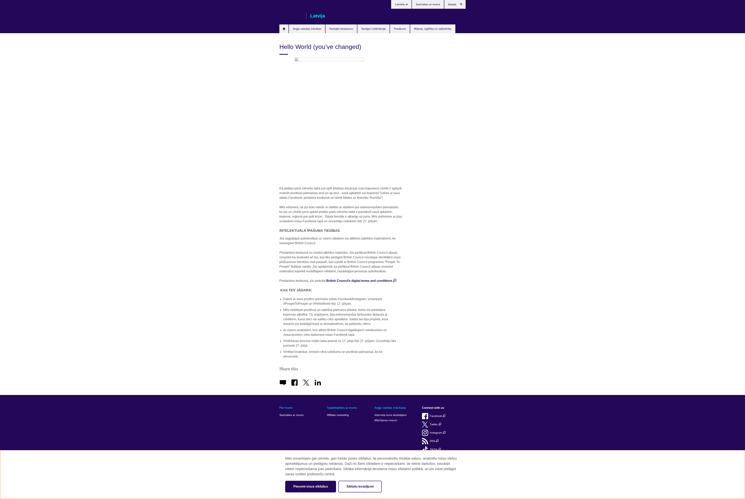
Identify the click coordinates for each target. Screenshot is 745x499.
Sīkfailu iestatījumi (360, 486)
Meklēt (463, 5)
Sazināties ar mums (428, 4)
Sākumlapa (283, 28)
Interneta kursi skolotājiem (390, 415)
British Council (290, 16)
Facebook (436, 416)
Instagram (436, 432)
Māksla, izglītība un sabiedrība (432, 28)
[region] (372, 474)
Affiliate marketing (338, 415)
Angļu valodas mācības (307, 28)
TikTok (434, 449)
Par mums (286, 407)
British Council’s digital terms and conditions (359, 280)
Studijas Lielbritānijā (373, 28)
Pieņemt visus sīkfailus (310, 486)
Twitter (434, 424)
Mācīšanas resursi (385, 420)
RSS (433, 441)
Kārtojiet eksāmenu (341, 28)
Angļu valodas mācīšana (390, 407)
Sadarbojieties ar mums (342, 407)
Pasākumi (400, 28)
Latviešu (400, 4)
